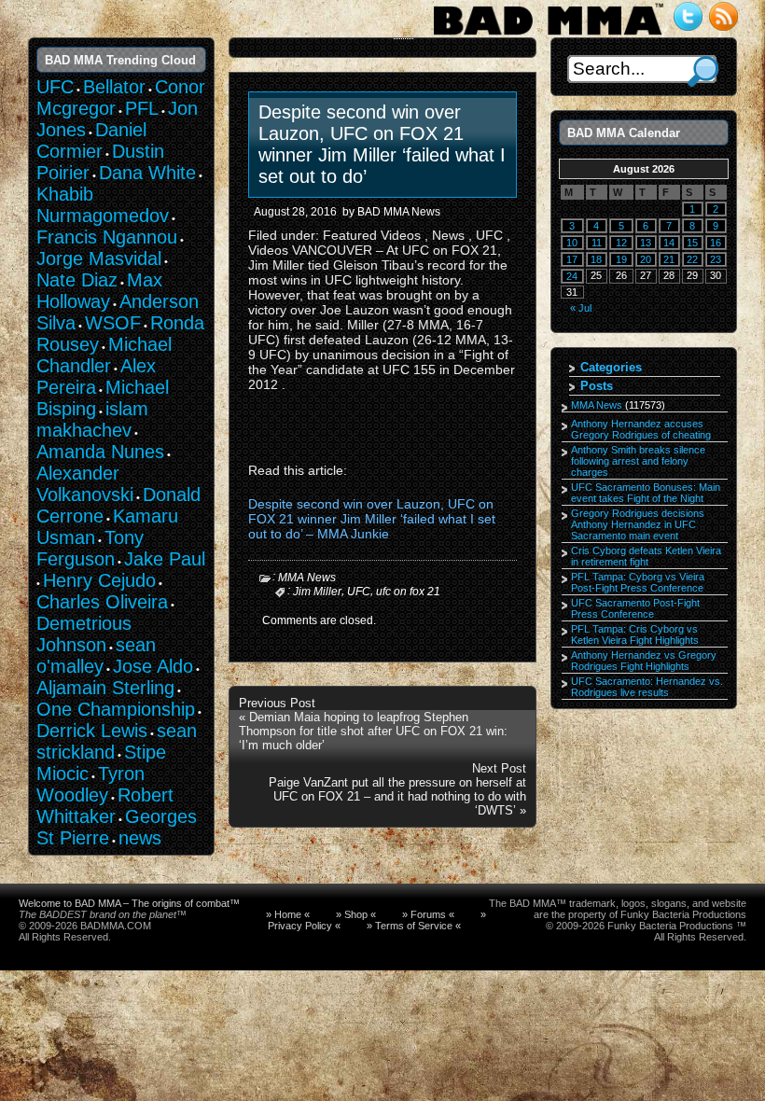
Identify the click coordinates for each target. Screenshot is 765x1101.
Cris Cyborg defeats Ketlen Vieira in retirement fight (646, 556)
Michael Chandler (104, 355)
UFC (358, 591)
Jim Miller (317, 591)
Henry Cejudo (99, 580)
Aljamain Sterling (105, 687)
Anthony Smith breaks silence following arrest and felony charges (638, 461)
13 (645, 242)
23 (715, 259)
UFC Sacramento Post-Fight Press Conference (635, 608)
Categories (611, 367)
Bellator (114, 87)
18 (596, 259)
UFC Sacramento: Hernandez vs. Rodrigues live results (647, 687)
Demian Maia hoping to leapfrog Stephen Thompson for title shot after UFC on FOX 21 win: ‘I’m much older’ (373, 731)
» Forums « (428, 914)
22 (692, 259)
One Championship (115, 709)
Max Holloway (99, 291)
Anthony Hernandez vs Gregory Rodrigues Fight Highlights (643, 660)
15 (692, 242)
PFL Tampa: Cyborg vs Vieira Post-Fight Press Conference (637, 582)
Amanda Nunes (100, 451)
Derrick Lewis (91, 730)
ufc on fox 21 (408, 591)
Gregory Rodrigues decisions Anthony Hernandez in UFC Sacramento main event (637, 524)
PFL (142, 108)
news (139, 838)
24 (571, 276)
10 (571, 242)
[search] (703, 71)
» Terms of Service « (414, 925)
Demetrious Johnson (84, 634)
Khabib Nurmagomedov (102, 205)
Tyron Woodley (90, 784)
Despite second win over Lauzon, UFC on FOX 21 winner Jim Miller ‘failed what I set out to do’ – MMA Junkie (371, 518)
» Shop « (356, 914)
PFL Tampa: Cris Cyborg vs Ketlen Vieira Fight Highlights (635, 634)
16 (715, 242)
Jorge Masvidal (98, 258)
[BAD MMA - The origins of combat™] (548, 35)
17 (571, 259)
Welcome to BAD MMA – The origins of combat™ (129, 903)
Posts (596, 386)
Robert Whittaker (105, 806)
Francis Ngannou (106, 237)
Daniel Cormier (91, 140)
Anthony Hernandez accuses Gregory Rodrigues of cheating (641, 429)
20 (645, 259)
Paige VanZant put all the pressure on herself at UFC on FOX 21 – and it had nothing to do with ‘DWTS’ (397, 796)
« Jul (580, 308)
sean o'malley (96, 655)
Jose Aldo (153, 666)
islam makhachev (92, 419)
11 (596, 242)
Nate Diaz (77, 280)
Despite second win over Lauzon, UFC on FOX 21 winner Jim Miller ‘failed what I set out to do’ (382, 144)
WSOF (113, 323)
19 (621, 259)
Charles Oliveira (102, 602)
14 (669, 242)
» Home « (288, 914)
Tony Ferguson (90, 548)
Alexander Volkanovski (84, 484)
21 (669, 259)
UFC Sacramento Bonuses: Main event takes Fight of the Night (645, 492)
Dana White (147, 172)
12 (621, 242)
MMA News (307, 577)
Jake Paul (164, 559)
